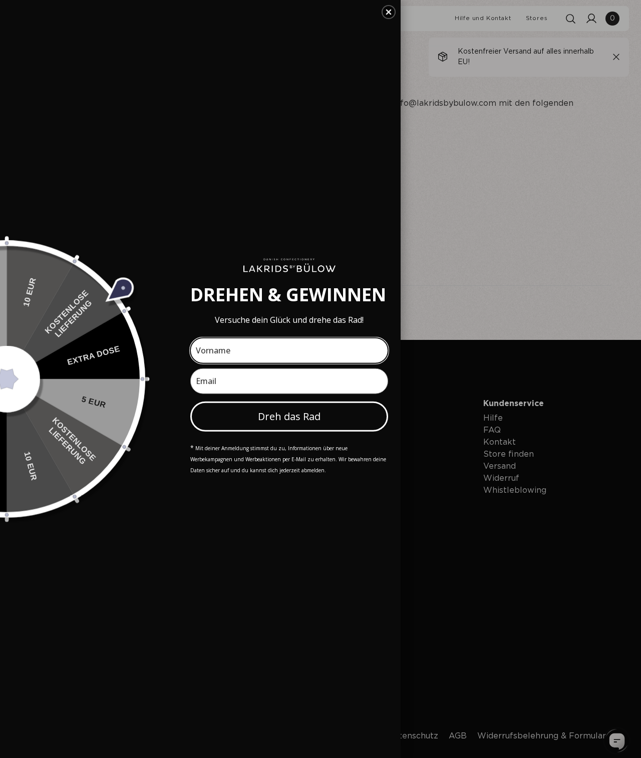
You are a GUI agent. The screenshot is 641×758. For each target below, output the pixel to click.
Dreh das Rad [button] (289, 416)
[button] (389, 12)
